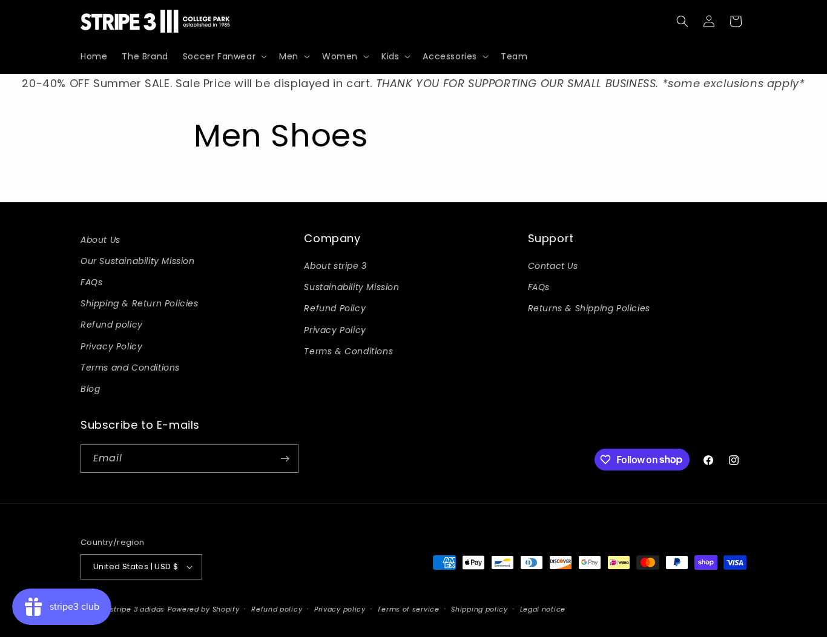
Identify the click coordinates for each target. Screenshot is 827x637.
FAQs (91, 282)
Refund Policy (335, 308)
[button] (224, 56)
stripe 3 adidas (137, 609)
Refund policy (112, 324)
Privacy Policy (111, 346)
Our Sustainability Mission (138, 261)
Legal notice (542, 609)
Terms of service (408, 609)
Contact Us (553, 266)
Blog (90, 389)
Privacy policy (340, 609)
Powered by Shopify (204, 609)
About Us (100, 240)
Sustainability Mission (351, 287)
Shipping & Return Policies (140, 303)
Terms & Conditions (348, 351)
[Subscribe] (284, 458)
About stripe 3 (335, 266)
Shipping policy (479, 609)
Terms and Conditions (130, 367)
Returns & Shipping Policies (589, 308)
